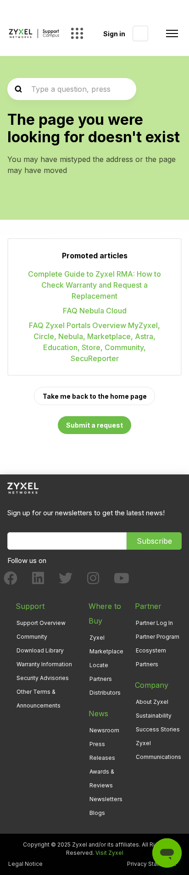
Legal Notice (25, 863)
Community (32, 636)
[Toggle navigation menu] (172, 33)
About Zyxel (152, 701)
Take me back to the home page (95, 396)
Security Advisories (43, 677)
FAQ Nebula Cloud (95, 310)
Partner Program (157, 636)
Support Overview (41, 622)
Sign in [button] (114, 34)
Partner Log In (154, 622)
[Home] (34, 33)
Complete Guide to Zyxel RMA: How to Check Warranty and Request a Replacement (94, 285)
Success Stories (158, 729)
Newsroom (104, 730)
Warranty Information (44, 664)
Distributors (105, 692)
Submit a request (94, 425)
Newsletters (105, 799)
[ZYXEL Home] (23, 487)
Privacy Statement (151, 863)
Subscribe (154, 541)
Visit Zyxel (109, 852)
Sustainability (154, 715)
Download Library (40, 650)
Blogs (97, 812)
